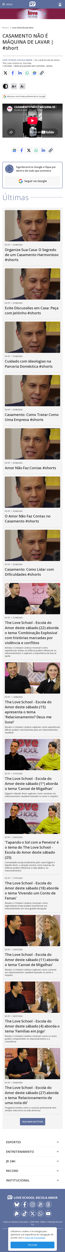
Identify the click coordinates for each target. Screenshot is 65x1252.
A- (22, 86)
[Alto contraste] (5, 86)
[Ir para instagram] (32, 1204)
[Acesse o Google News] (34, 73)
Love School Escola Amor (23, 27)
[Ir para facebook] (24, 1204)
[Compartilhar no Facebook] (13, 73)
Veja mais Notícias (32, 1121)
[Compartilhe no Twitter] (5, 73)
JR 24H (10, 1161)
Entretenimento (20, 1152)
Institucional (17, 1180)
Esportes (13, 1142)
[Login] (60, 4)
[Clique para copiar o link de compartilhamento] (42, 73)
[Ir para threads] (48, 1204)
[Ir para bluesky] (16, 1204)
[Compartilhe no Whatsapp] (27, 73)
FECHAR (32, 1245)
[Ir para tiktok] (24, 1213)
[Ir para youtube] (48, 1213)
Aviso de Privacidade (35, 1237)
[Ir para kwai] (40, 1204)
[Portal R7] (32, 4)
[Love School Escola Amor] (32, 13)
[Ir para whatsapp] (40, 1213)
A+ (14, 86)
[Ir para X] (32, 1213)
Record (5, 27)
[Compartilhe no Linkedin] (20, 73)
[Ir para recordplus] (16, 1213)
